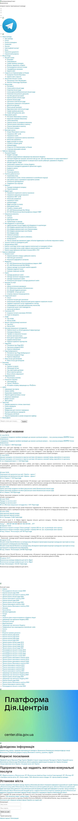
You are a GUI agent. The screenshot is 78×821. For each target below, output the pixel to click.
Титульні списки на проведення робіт (16, 242)
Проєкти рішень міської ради (16, 97)
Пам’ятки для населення (15, 258)
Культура (5, 608)
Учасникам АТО (9, 311)
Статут (7, 40)
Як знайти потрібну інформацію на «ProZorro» (21, 385)
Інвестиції (8, 364)
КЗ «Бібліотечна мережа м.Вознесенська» (20, 288)
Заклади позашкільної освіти (16, 278)
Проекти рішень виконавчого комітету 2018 (15, 657)
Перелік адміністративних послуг (15, 395)
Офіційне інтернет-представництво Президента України (44, 760)
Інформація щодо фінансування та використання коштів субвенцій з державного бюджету (35, 160)
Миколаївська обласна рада (8, 762)
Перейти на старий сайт (34, 800)
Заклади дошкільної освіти (15, 275)
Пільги (9, 298)
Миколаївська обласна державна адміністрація (32, 762)
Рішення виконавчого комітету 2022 (13, 684)
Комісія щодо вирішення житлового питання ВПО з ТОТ (22, 250)
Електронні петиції (8, 621)
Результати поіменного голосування (18, 103)
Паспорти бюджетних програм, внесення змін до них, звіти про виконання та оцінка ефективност (37, 158)
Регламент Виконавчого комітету (17, 117)
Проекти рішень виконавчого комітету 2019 (15, 659)
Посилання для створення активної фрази (13, 800)
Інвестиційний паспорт (12, 48)
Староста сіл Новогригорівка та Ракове (17, 73)
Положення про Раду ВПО (15, 345)
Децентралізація (7, 623)
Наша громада (7, 37)
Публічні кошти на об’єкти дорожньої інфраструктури (23, 330)
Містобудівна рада (13, 233)
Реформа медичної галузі (15, 269)
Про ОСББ (10, 318)
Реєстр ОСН (11, 326)
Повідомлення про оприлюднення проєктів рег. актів (18, 627)
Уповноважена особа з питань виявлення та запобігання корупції (27, 178)
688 (13, 524)
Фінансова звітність (13, 172)
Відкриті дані (9, 191)
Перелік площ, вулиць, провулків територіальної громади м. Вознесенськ (23, 750)
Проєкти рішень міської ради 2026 (13, 602)
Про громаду (9, 38)
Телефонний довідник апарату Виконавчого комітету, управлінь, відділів (30, 752)
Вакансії (7, 185)
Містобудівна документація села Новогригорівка (22, 229)
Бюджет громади (12, 155)
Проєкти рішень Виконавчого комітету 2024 (15, 606)
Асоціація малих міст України (30, 764)
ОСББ (6, 317)
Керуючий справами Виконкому (17, 118)
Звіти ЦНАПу (9, 400)
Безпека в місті (9, 254)
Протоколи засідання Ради (15, 355)
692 (24, 524)
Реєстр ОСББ (11, 320)
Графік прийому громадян (15, 63)
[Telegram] (9, 25)
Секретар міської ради (14, 90)
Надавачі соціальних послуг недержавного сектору (23, 303)
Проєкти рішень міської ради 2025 (13, 596)
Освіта (7, 273)
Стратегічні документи (12, 52)
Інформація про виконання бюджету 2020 (15, 675)
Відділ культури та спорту (15, 141)
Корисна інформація (8, 252)
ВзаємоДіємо (6, 418)
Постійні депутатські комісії (15, 96)
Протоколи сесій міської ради (16, 101)
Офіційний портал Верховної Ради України (13, 760)
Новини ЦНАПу (9, 391)
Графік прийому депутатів (15, 111)
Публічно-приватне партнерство (17, 341)
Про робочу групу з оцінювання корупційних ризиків (23, 179)
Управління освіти (12, 136)
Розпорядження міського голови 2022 (14, 686)
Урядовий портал (67, 760)
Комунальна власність (12, 214)
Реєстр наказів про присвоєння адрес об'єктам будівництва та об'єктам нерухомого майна (35, 240)
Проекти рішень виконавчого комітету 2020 (15, 661)
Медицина (8, 261)
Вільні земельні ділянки (14, 372)
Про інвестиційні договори (15, 370)
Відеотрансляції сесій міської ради (18, 109)
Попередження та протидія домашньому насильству (23, 305)
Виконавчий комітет (11, 115)
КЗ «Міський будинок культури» (17, 290)
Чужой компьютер (6, 816)
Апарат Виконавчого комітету (16, 132)
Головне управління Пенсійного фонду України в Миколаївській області (22, 785)
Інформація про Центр (12, 389)
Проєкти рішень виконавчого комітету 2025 (15, 595)
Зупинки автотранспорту (14, 336)
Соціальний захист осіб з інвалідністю (19, 307)
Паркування (8, 408)
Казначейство (6, 610)
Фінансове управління (14, 139)
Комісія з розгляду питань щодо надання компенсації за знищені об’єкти (27, 248)
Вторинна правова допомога (11, 633)
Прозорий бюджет (10, 153)
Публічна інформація (9, 151)
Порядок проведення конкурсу (16, 187)
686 (8, 524)
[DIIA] (1, 583)
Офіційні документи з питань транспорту (17, 404)
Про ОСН (10, 324)
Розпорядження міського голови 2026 (14, 591)
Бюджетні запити (12, 168)
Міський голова (9, 57)
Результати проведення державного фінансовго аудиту (24, 166)
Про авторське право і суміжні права (17, 796)
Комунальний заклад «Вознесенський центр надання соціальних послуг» (30, 301)
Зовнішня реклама (13, 235)
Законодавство (11, 381)
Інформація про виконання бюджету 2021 (15, 678)
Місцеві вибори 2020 (11, 244)
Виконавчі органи (10, 130)
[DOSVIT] (1, 689)
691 (21, 524)
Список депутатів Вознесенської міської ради (21, 92)
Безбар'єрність (11, 238)
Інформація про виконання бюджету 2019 (15, 673)
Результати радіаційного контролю (18, 259)
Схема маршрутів (10, 406)
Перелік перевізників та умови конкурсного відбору (20, 416)
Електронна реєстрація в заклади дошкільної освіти (23, 280)
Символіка (8, 44)
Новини (4, 589)
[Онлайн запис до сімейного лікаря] (3, 17)
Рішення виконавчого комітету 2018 (13, 665)
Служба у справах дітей (14, 208)
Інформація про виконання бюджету (13, 625)
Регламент (10, 86)
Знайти (24, 421)
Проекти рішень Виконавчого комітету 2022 (15, 682)
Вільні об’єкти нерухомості (15, 374)
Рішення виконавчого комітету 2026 (13, 604)
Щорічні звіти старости (14, 77)
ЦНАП (4, 387)
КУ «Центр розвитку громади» (59, 777)
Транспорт (5, 402)
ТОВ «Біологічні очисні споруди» (39, 777)
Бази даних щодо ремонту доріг (17, 338)
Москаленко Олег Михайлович (16, 80)
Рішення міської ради (13, 99)
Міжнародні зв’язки (13, 368)
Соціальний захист (10, 296)
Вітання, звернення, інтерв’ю (16, 65)
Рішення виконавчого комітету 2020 (13, 669)
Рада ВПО (8, 343)
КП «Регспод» (67, 775)
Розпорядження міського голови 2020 (14, 654)
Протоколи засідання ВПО (15, 347)
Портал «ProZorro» (13, 383)
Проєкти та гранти (12, 366)
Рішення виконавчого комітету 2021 (13, 671)
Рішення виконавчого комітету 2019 (13, 667)
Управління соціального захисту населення (20, 138)
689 (16, 524)
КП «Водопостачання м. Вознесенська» (12, 775)
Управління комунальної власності (18, 195)
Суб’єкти (9, 218)
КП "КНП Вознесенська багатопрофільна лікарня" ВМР (24, 212)
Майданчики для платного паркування (17, 410)
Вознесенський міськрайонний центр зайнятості (45, 787)
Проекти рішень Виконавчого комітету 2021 (15, 663)
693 (26, 524)
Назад (2, 524)
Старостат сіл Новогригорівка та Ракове (19, 147)
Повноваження (11, 61)
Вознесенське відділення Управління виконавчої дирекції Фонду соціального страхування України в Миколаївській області (38, 791)
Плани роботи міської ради (15, 88)
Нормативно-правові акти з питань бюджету (20, 164)
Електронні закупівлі (11, 379)
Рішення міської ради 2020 (10, 638)
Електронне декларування (15, 181)
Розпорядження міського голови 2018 (14, 650)
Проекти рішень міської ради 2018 (13, 642)
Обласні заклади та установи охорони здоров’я (21, 267)
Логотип (7, 46)
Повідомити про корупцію (15, 183)
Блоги (4, 631)
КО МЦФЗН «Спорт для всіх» (16, 292)
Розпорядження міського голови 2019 (14, 652)
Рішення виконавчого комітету (16, 126)
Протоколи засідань (13, 128)
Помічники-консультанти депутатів (17, 94)
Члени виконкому (12, 120)
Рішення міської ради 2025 (10, 600)
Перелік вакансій (12, 189)
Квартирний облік (12, 219)
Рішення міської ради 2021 (10, 640)
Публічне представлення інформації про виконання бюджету (26, 157)
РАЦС (4, 615)
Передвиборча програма (15, 69)
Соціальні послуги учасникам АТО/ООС (19, 313)
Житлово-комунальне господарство (16, 328)
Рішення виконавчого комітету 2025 (13, 598)
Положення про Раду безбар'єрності (18, 353)
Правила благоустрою (14, 339)
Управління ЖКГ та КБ (14, 134)
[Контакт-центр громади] (3, 34)
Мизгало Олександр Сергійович (17, 82)
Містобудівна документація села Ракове (19, 231)
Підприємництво (10, 376)
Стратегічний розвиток (12, 54)
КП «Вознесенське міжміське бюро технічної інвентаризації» (43, 775)
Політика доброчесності (12, 174)
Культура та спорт (10, 282)
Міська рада (8, 84)
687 (11, 524)
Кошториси (10, 170)
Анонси (4, 629)
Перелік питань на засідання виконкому (19, 122)
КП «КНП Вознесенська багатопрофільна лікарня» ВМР (24, 263)
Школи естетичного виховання (16, 286)
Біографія (10, 59)
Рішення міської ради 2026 (10, 593)
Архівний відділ (12, 145)
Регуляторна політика (14, 378)
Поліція (4, 614)
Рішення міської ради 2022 (10, 680)
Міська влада (6, 56)
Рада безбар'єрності (11, 351)
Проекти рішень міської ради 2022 (13, 676)
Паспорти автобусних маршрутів (15, 412)
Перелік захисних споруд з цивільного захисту (21, 256)
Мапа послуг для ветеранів (13, 358)
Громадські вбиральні (14, 332)
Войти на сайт (5, 812)
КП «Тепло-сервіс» (23, 777)
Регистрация (15, 818)
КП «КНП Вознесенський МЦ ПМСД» (18, 210)
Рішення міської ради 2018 (10, 635)
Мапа (6, 50)
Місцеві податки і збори (14, 162)
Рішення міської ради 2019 (10, 636)
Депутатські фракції (13, 105)
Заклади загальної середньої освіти (18, 277)
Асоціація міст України (54, 762)
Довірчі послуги (9, 398)
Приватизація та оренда (14, 221)
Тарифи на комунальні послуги (17, 334)
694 (29, 524)
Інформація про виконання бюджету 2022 (15, 619)
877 (33, 524)
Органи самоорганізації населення (16, 322)
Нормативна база (12, 176)
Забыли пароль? (5, 818)
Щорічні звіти (11, 71)
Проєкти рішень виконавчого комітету (18, 124)
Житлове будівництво (9, 612)
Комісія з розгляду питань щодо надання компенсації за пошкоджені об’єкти (28, 246)
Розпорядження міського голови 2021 (14, 655)
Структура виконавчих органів (16, 149)
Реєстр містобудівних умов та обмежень (19, 237)
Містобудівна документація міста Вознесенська (22, 227)
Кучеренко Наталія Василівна (16, 75)
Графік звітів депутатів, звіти (16, 113)
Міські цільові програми (14, 107)
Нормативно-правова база (13, 393)
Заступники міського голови (13, 78)
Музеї (9, 284)
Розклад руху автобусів (12, 414)
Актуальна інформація (12, 397)
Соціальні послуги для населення (17, 299)
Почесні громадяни (11, 42)
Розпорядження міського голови (17, 67)
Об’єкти (9, 216)
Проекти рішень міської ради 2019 (13, 644)
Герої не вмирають (13, 315)
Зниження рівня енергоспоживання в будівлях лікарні (19, 617)
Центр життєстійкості (13, 309)
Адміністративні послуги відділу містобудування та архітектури (26, 225)
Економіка (5, 362)
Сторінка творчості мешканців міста (18, 294)
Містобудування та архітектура (14, 223)
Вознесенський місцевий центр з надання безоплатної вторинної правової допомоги (40, 790)
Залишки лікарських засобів (15, 271)
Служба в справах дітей (14, 143)
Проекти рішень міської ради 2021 (13, 648)
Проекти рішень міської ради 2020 (13, 646)
